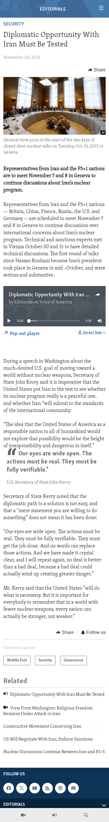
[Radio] (54, 815)
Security (13, 24)
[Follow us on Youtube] (34, 788)
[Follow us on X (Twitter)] (21, 788)
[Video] (23, 815)
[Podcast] (60, 788)
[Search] (86, 815)
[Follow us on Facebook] (8, 788)
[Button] (97, 70)
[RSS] (47, 788)
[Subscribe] (73, 788)
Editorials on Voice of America (43, 302)
